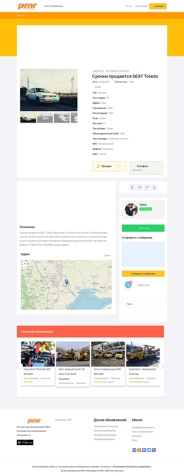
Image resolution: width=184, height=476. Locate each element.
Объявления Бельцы (104, 439)
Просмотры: (121, 81)
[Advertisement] (92, 48)
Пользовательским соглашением (131, 466)
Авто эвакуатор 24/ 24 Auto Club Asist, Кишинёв (72, 373)
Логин (128, 6)
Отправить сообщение (143, 273)
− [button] (24, 268)
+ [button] (24, 264)
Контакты (137, 435)
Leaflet (109, 308)
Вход (134, 440)
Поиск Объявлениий (53, 6)
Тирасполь (143, 285)
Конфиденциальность (143, 427)
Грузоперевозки (31, 378)
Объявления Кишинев (105, 430)
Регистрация (142, 6)
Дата (95, 81)
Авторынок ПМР (63, 419)
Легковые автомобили (117, 70)
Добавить (159, 6)
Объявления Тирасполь (106, 426)
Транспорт (98, 70)
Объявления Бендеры (105, 434)
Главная (21, 15)
